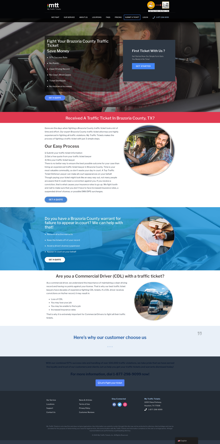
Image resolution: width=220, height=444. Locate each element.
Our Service (51, 400)
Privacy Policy (84, 408)
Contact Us (50, 412)
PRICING (118, 17)
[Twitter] (120, 404)
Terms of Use (84, 404)
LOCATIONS (96, 17)
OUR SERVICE (69, 17)
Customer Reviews (86, 412)
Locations (50, 404)
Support (49, 408)
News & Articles (85, 400)
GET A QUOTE (55, 98)
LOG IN (145, 17)
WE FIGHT (55, 17)
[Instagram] (125, 404)
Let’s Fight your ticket (111, 383)
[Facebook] (114, 404)
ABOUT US (83, 17)
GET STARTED (143, 66)
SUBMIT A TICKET (132, 17)
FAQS (108, 17)
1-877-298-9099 (162, 17)
